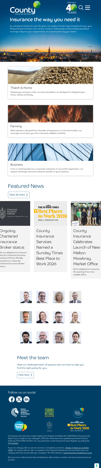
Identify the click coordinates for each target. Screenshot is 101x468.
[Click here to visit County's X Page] (19, 399)
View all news (17, 195)
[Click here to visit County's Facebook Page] (12, 399)
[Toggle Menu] (88, 7)
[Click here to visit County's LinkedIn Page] (26, 399)
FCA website (13, 443)
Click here (23, 375)
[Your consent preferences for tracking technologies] (96, 465)
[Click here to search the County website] (81, 8)
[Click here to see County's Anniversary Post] (71, 7)
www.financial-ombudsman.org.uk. (78, 453)
